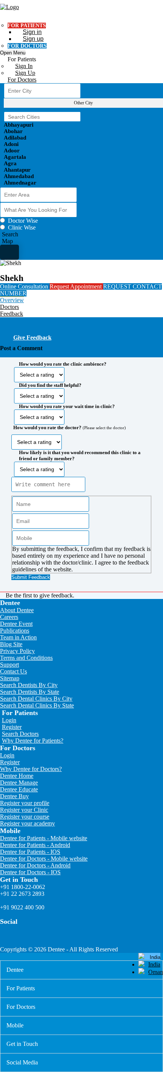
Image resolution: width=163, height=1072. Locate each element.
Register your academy (27, 823)
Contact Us (13, 671)
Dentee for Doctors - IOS (30, 872)
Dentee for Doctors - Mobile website (44, 858)
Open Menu (12, 53)
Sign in (32, 32)
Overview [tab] (12, 300)
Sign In (24, 66)
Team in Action (18, 637)
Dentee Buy (14, 796)
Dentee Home (16, 776)
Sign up (33, 39)
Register (12, 727)
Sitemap (9, 678)
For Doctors (22, 79)
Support (9, 664)
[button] (81, 468)
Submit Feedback (30, 577)
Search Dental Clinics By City (36, 698)
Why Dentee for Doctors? (31, 769)
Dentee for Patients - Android (35, 845)
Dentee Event (16, 624)
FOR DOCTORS (27, 46)
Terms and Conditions (26, 658)
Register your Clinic (24, 810)
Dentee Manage (19, 782)
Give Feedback (32, 337)
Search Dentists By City (29, 685)
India (154, 964)
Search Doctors (20, 734)
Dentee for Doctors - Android (35, 865)
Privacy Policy (17, 651)
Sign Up (25, 73)
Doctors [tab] (9, 307)
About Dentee (17, 610)
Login (9, 720)
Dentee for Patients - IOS (30, 852)
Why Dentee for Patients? (32, 740)
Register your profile (24, 803)
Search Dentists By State (29, 692)
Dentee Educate (19, 789)
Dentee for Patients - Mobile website (43, 838)
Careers (9, 617)
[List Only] (9, 252)
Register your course (24, 816)
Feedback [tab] (11, 313)
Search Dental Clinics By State (37, 705)
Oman (155, 972)
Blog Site (11, 644)
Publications (14, 630)
